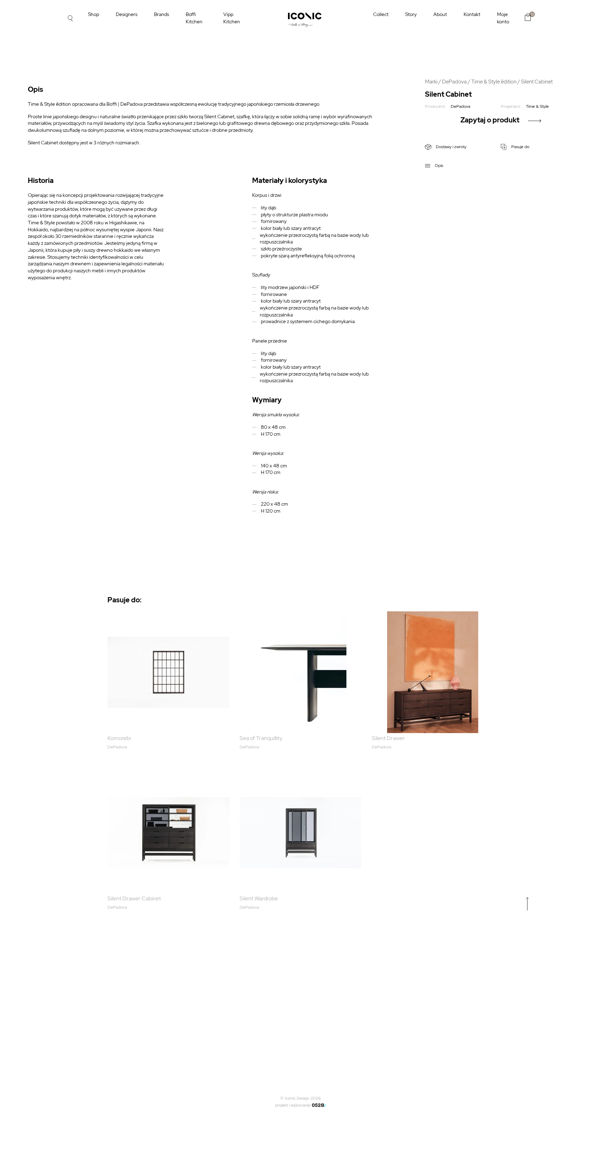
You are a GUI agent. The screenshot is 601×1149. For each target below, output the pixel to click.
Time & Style (537, 106)
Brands (161, 14)
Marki (431, 81)
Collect (380, 14)
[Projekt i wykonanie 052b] (319, 1105)
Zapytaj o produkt (489, 119)
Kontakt (472, 14)
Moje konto (503, 18)
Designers (126, 14)
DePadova (454, 81)
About (440, 14)
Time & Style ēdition (493, 81)
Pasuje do (519, 147)
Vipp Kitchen (231, 18)
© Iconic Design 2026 (300, 1098)
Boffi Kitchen (194, 18)
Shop (93, 14)
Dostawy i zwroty (450, 147)
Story (411, 14)
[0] (527, 17)
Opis (438, 165)
